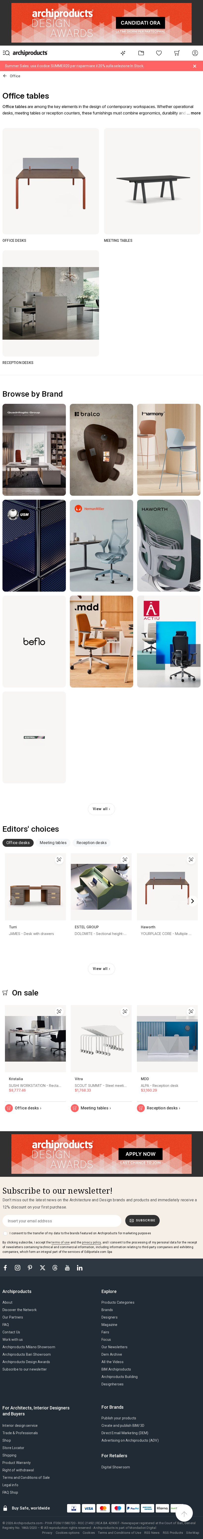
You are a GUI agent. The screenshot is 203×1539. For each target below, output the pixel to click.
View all (100, 809)
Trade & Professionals (20, 1433)
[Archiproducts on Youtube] (68, 1267)
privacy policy (91, 1242)
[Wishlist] (159, 53)
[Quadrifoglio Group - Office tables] (34, 450)
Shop (6, 1440)
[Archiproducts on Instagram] (18, 1267)
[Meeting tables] (152, 181)
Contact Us (11, 1332)
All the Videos (113, 1362)
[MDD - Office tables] (101, 641)
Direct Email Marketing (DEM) (125, 1433)
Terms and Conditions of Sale (26, 1478)
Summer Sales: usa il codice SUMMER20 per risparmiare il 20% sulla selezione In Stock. (74, 66)
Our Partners (12, 1317)
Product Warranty (16, 1463)
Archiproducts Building (120, 1377)
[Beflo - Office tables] (34, 641)
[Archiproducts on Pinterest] (30, 1267)
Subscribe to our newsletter (24, 1369)
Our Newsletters (114, 1347)
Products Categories (118, 1302)
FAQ (5, 1325)
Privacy (47, 1533)
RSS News (152, 1533)
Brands (107, 1310)
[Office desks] (50, 181)
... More (194, 113)
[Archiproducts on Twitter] (43, 1267)
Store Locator (13, 1448)
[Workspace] (141, 53)
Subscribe (145, 1220)
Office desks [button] (18, 842)
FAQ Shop (10, 1492)
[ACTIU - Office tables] (169, 641)
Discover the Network (19, 1310)
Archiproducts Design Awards (26, 1362)
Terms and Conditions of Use (119, 1533)
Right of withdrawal (18, 1470)
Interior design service (20, 1426)
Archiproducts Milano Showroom (28, 1347)
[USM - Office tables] (34, 546)
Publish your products (119, 1418)
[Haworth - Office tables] (169, 546)
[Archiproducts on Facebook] (7, 1267)
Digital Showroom (116, 1467)
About (7, 1302)
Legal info (10, 1485)
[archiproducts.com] (30, 53)
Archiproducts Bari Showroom (26, 1354)
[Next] (192, 901)
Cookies (89, 1533)
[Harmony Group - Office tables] (169, 450)
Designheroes (113, 1384)
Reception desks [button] (91, 842)
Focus (106, 1340)
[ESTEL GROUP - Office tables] (34, 737)
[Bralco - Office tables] (101, 450)
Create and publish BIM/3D (123, 1426)
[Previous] (10, 901)
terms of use (60, 1242)
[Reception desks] (50, 303)
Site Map (192, 1533)
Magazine (110, 1325)
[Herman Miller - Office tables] (101, 546)
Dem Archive (112, 1354)
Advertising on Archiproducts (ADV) (130, 1440)
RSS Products (173, 1533)
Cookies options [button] (67, 1532)
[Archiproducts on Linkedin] (79, 1267)
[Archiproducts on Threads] (55, 1267)
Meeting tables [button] (53, 842)
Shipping (9, 1455)
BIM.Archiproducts (116, 1369)
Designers (110, 1317)
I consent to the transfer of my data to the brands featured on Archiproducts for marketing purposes (80, 1233)
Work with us (12, 1340)
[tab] (18, 843)
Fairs (105, 1332)
